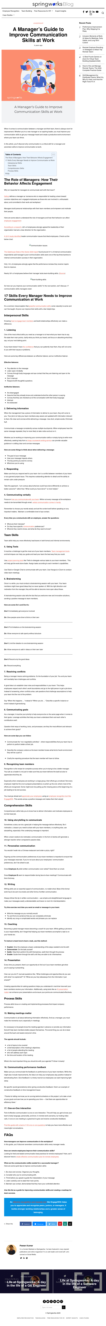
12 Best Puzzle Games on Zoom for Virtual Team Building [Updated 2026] (92, 59)
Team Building (26, 11)
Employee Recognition (11, 11)
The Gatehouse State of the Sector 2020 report (21, 252)
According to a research (13, 227)
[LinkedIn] (54, 1301)
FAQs (7, 173)
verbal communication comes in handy (47, 502)
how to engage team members (22, 321)
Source (62, 273)
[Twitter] (47, 1301)
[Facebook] (44, 1301)
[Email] (61, 1301)
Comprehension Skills (16, 168)
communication (28, 526)
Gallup (6, 196)
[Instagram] (51, 1301)
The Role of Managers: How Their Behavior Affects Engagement (28, 157)
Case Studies (8, 15)
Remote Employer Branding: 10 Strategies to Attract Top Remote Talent (93, 49)
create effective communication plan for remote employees (37, 1156)
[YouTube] (58, 1301)
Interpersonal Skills (15, 163)
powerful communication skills (40, 306)
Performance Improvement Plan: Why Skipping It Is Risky (92, 29)
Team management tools (60, 551)
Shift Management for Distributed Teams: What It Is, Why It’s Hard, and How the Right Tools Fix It (93, 78)
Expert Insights (60, 11)
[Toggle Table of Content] (52, 154)
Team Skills (12, 165)
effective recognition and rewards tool (29, 1202)
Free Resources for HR (42, 11)
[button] (63, 1307)
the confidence (28, 347)
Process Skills (13, 171)
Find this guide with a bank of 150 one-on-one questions (24, 1125)
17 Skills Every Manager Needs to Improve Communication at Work (30, 160)
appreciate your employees (32, 796)
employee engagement (12, 221)
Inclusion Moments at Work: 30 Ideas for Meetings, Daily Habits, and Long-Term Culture (93, 39)
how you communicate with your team (25, 499)
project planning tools (15, 560)
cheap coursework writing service (39, 440)
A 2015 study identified (12, 236)
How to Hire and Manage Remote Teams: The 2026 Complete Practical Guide (92, 68)
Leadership (38, 23)
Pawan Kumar (26, 1245)
